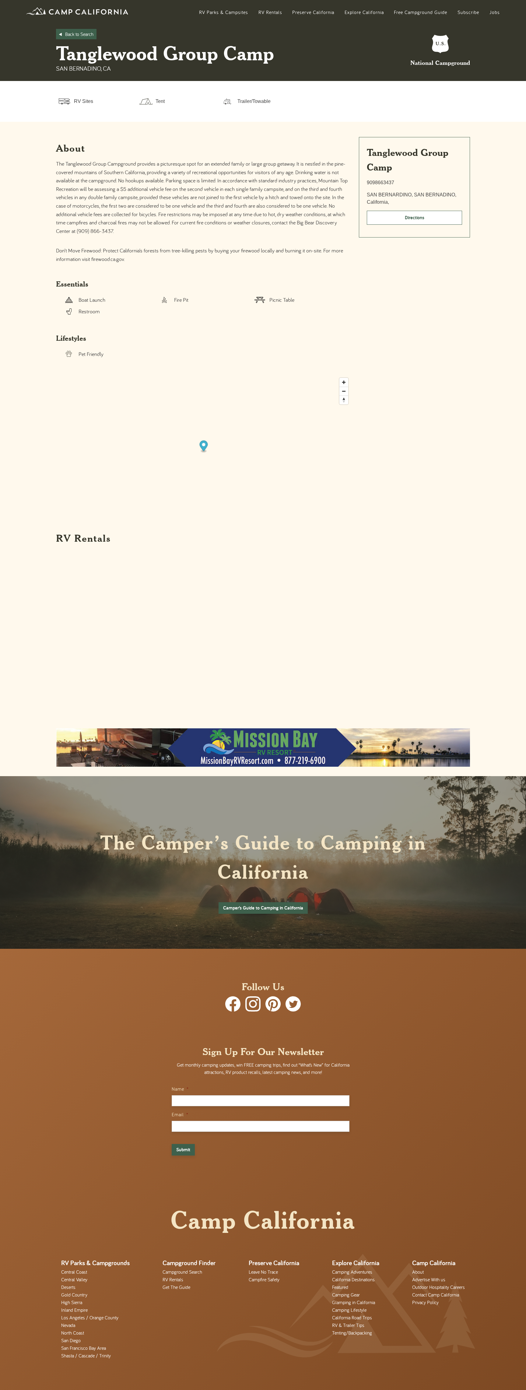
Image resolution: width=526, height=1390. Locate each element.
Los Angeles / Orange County (89, 1317)
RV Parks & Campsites (223, 12)
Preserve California (313, 12)
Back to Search (79, 34)
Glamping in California (353, 1302)
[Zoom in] (343, 382)
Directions (414, 217)
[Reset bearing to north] (343, 400)
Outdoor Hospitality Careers (438, 1287)
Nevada (68, 1325)
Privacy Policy (425, 1302)
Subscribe (468, 12)
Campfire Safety (264, 1279)
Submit (183, 1149)
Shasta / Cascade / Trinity (86, 1356)
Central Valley (74, 1279)
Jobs (494, 12)
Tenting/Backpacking (352, 1333)
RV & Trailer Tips (348, 1325)
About (418, 1272)
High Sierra (71, 1302)
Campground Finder (189, 1262)
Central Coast (74, 1272)
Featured (340, 1287)
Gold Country (74, 1295)
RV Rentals (270, 12)
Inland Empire (74, 1310)
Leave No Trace (263, 1272)
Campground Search (182, 1272)
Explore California (364, 12)
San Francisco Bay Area (83, 1348)
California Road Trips (352, 1317)
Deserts (68, 1287)
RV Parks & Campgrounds (95, 1262)
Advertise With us (428, 1279)
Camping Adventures (352, 1272)
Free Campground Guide (420, 12)
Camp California (433, 1262)
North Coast (72, 1333)
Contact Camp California (435, 1295)
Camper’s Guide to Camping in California (263, 908)
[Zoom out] (343, 391)
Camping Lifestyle (349, 1310)
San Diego (71, 1340)
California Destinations (353, 1279)
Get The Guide (176, 1287)
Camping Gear (346, 1295)
